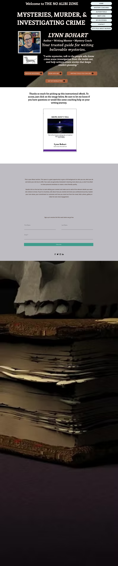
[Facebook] (55, 254)
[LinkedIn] (63, 254)
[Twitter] (58, 254)
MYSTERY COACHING (101, 7)
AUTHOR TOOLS (101, 12)
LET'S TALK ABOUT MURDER (101, 28)
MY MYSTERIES (101, 20)
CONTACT (101, 24)
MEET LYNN (101, 16)
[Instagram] (60, 254)
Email (25, 234)
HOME (101, 3)
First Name (27, 225)
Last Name (64, 225)
